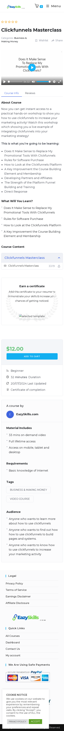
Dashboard (13, 642)
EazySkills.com (27, 414)
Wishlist (43, 40)
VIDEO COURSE (20, 498)
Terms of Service (16, 589)
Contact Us (13, 648)
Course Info (11, 93)
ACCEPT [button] (35, 721)
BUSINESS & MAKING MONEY (28, 489)
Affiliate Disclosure (17, 603)
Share (59, 40)
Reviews (30, 93)
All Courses (13, 635)
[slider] (15, 81)
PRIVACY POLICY (17, 721)
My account (13, 655)
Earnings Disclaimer (18, 596)
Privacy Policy (14, 583)
